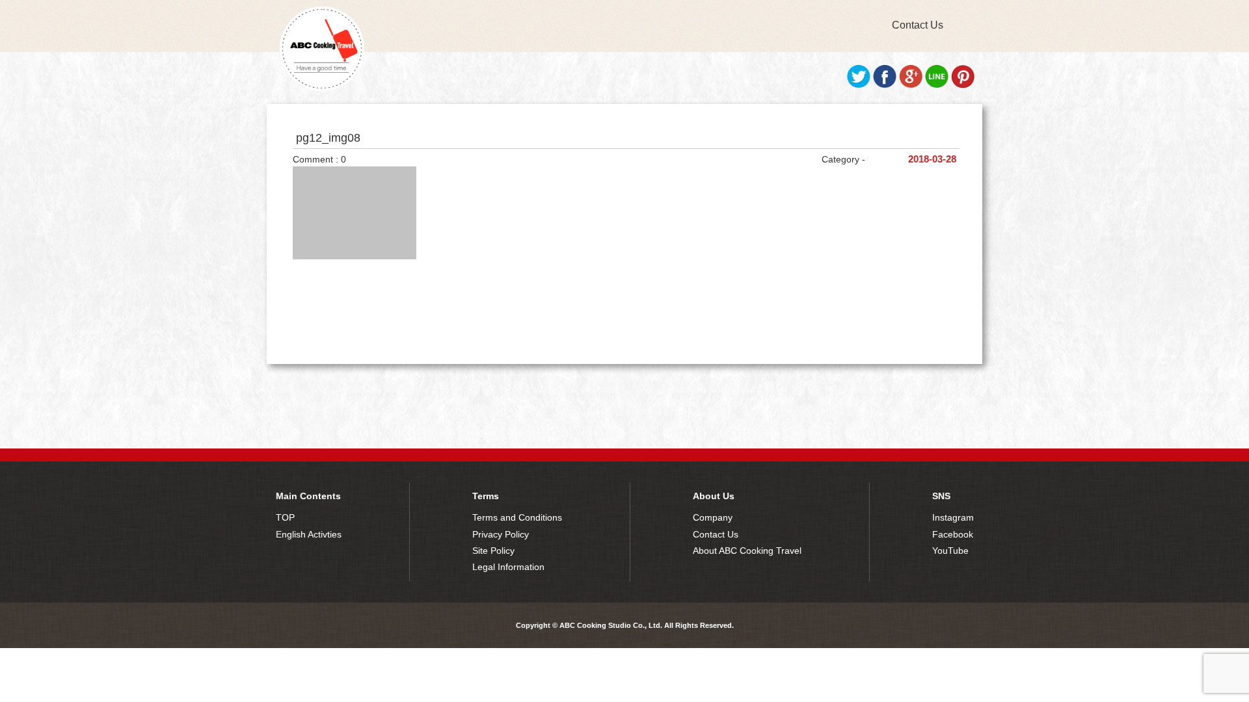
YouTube (950, 550)
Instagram (953, 517)
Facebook (952, 534)
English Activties (309, 534)
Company (712, 517)
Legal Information (508, 567)
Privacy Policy (500, 534)
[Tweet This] (858, 85)
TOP (285, 517)
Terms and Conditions (517, 517)
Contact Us (917, 25)
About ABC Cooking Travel (747, 550)
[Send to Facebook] (884, 85)
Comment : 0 (319, 159)
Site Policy (493, 550)
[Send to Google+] (910, 85)
